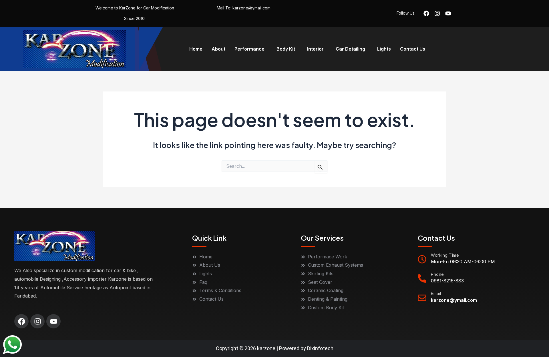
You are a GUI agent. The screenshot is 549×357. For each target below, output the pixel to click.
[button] (251, 48)
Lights (384, 49)
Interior (315, 49)
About (218, 49)
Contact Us (412, 49)
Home (195, 49)
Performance (249, 49)
